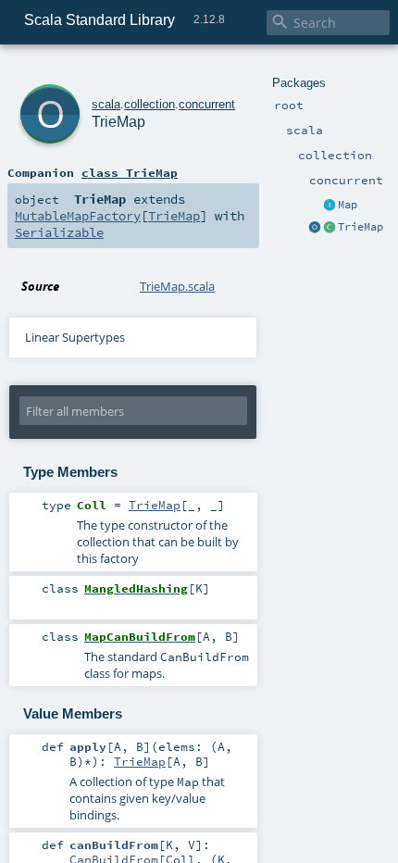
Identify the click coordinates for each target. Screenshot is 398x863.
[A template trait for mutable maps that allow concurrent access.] (329, 205)
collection (149, 104)
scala (106, 104)
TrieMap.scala (177, 286)
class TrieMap (129, 172)
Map (347, 204)
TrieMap (360, 226)
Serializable (59, 232)
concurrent (207, 104)
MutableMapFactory (78, 215)
